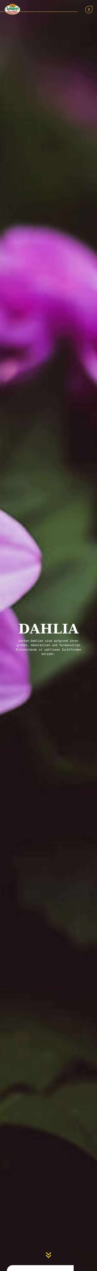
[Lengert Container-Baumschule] (12, 9)
